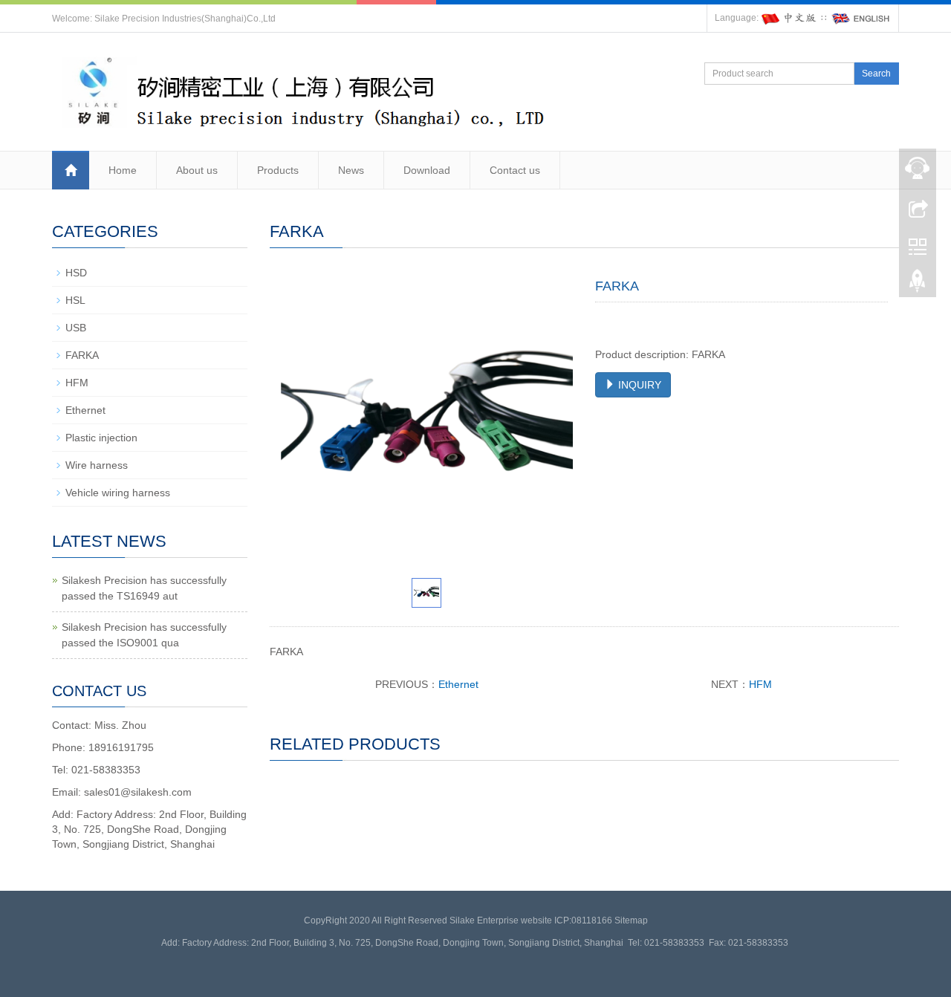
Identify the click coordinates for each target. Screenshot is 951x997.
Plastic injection (101, 438)
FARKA (82, 355)
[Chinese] (790, 18)
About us (197, 170)
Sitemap (631, 920)
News (351, 170)
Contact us (515, 170)
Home (122, 170)
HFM (760, 684)
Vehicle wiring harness (117, 492)
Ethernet (458, 684)
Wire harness (96, 465)
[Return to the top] (917, 284)
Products (278, 170)
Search (876, 73)
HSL (75, 300)
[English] (861, 18)
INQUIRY (638, 385)
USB (75, 328)
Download (426, 170)
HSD (76, 273)
